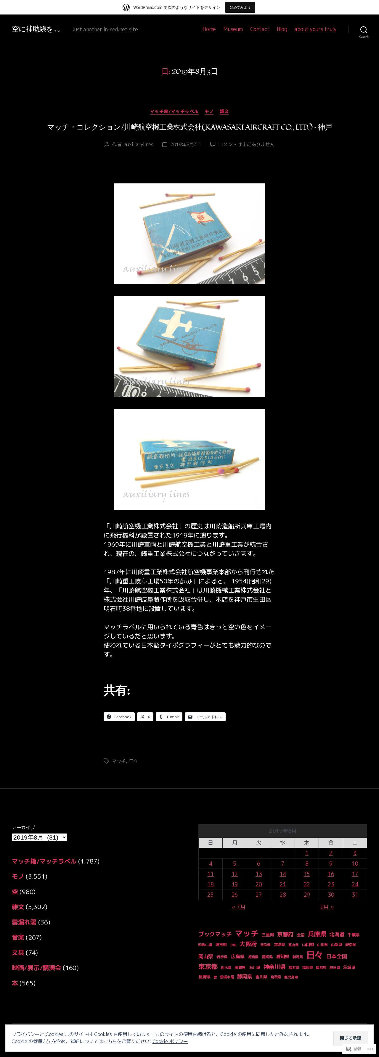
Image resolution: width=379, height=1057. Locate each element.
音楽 (18, 937)
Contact (260, 29)
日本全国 (336, 956)
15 (307, 874)
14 (283, 874)
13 (259, 874)
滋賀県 (240, 967)
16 (331, 874)
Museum (233, 29)
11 (210, 874)
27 (259, 894)
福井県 (294, 967)
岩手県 (222, 956)
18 (210, 884)
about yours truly (315, 29)
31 (355, 894)
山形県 (322, 944)
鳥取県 (276, 976)
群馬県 (335, 967)
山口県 (308, 945)
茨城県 (349, 967)
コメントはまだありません (246, 144)
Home (209, 29)
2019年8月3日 (186, 144)
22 (307, 884)
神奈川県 (275, 967)
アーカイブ (23, 827)
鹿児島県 (291, 976)
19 (235, 884)
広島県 (238, 956)
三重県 (268, 934)
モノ (209, 111)
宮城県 (279, 944)
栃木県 (226, 967)
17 (355, 874)
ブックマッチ (215, 934)
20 (259, 884)
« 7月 (238, 907)
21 (283, 884)
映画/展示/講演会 (36, 967)
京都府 (285, 934)
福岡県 (307, 967)
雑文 (224, 111)
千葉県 (353, 935)
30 (331, 894)
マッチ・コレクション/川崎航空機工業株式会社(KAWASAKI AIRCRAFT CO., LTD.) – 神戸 (189, 127)
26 (235, 894)
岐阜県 (350, 944)
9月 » (327, 907)
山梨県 (336, 944)
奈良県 (265, 944)
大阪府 (248, 944)
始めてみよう (240, 7)
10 (355, 863)
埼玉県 (221, 944)
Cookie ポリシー (170, 1041)
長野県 (204, 977)
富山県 (293, 944)
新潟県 (298, 956)
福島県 (321, 967)
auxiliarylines (138, 144)
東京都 (208, 966)
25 (210, 894)
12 (235, 874)
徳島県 (253, 956)
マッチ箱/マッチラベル (174, 111)
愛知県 (282, 956)
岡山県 (205, 956)
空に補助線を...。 (38, 29)
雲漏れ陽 (24, 922)
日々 (133, 761)
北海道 (336, 934)
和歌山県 (205, 944)
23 (331, 884)
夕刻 (233, 945)
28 (283, 894)
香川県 (261, 977)
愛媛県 (267, 956)
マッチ (119, 761)
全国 (300, 934)
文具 (18, 952)
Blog (282, 29)
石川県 (254, 967)
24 (355, 884)
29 (307, 894)
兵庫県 (317, 933)
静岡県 (244, 976)
